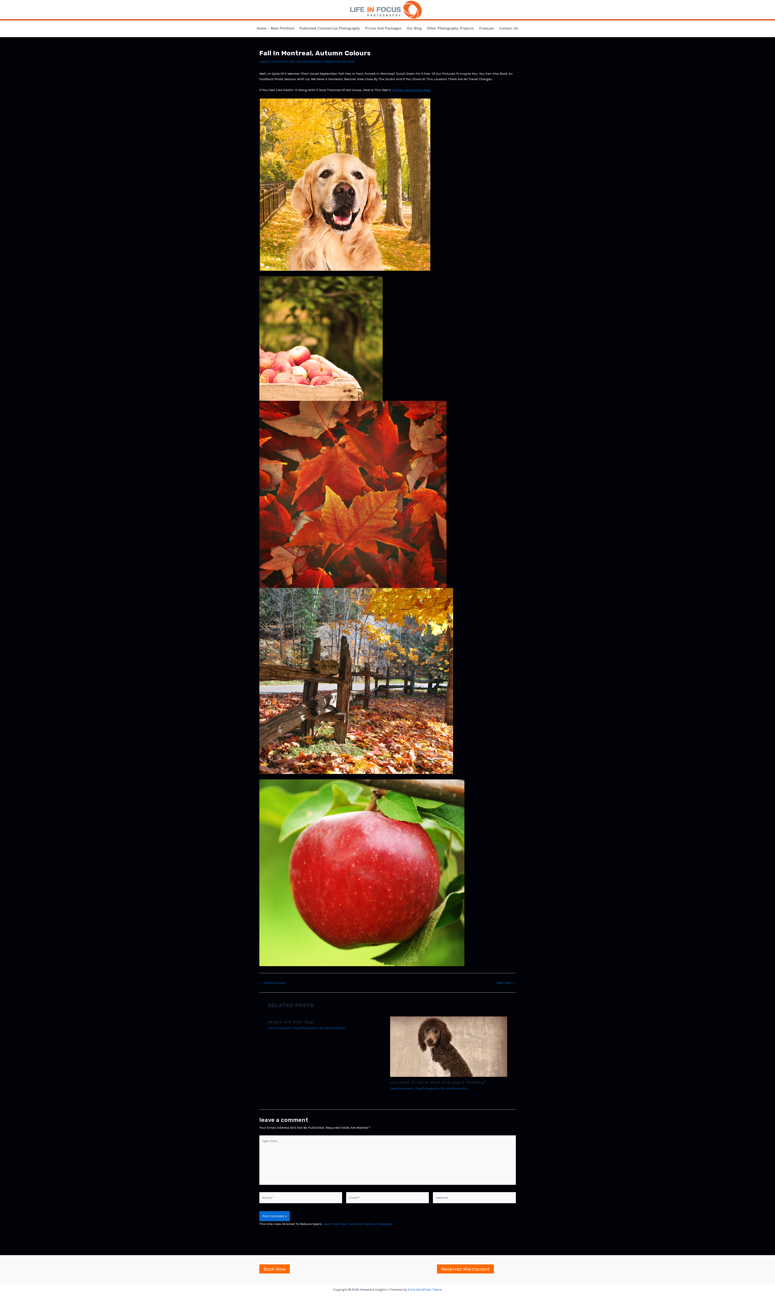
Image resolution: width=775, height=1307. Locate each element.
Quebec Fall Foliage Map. (411, 90)
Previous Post (272, 983)
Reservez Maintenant (465, 1269)
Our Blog (414, 28)
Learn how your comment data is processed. (358, 1224)
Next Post (505, 983)
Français (486, 28)
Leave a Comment (273, 61)
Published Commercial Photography (330, 28)
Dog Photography (305, 1028)
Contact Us (508, 28)
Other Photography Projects (450, 28)
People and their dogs (291, 1021)
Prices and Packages (383, 28)
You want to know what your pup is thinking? (438, 1082)
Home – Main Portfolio (275, 28)
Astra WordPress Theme (425, 1289)
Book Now (274, 1269)
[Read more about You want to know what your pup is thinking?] (448, 1046)
